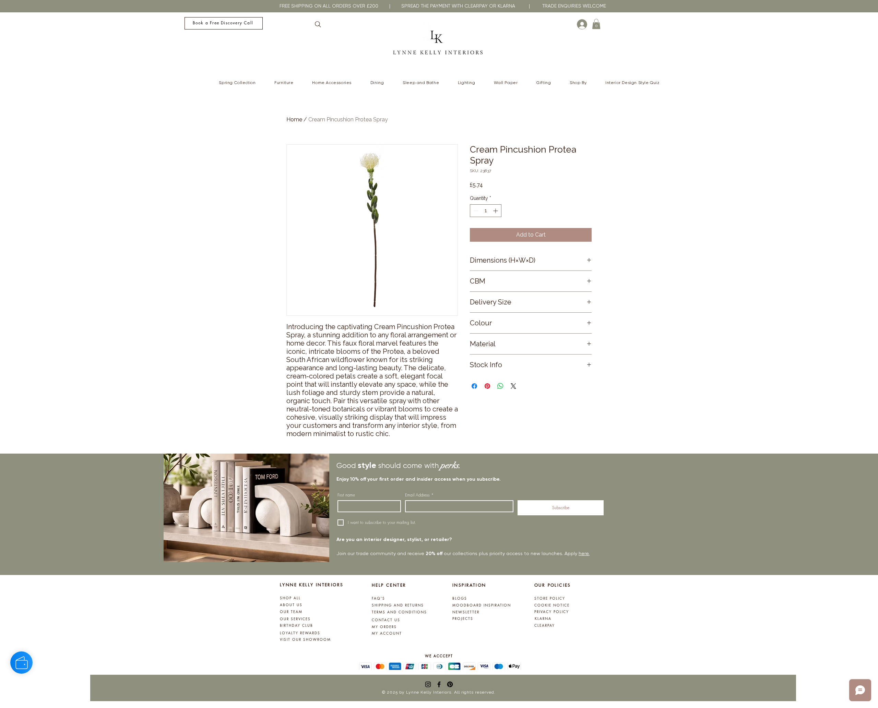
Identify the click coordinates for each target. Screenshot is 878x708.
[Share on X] (513, 386)
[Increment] (496, 211)
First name (346, 494)
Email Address (419, 494)
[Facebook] (439, 684)
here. (584, 553)
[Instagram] (428, 684)
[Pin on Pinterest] (487, 386)
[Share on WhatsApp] (500, 386)
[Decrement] (475, 211)
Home (294, 119)
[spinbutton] (485, 211)
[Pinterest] (450, 684)
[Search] (318, 24)
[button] (596, 24)
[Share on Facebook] (474, 386)
